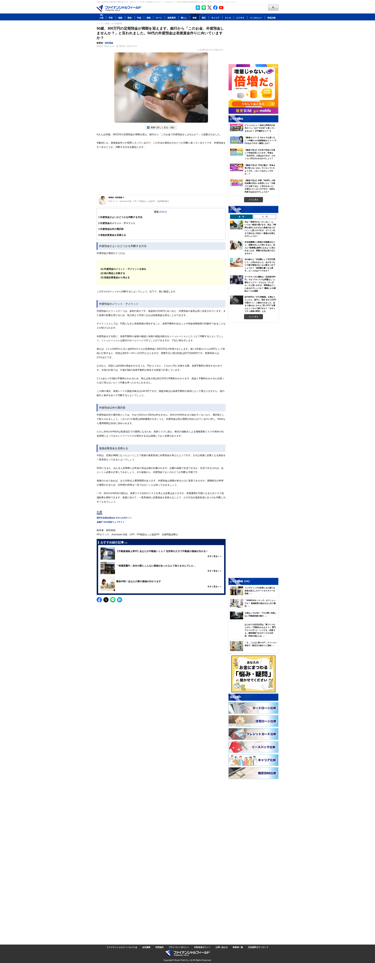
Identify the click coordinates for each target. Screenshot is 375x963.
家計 (204, 18)
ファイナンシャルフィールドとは (121, 947)
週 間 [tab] (241, 217)
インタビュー (256, 18)
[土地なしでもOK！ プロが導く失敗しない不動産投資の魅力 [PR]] (254, 618)
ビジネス (240, 18)
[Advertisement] (161, 171)
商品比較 (271, 18)
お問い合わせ (221, 947)
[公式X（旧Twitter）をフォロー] (209, 8)
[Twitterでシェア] (106, 599)
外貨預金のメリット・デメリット (116, 223)
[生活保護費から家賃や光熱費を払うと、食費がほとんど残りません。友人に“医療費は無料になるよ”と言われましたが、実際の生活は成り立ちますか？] (236, 245)
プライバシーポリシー (179, 947)
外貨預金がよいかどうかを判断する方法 (120, 217)
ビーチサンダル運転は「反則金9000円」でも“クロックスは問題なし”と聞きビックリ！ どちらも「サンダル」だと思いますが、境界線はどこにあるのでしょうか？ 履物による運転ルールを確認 (260, 284)
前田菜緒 (109, 43)
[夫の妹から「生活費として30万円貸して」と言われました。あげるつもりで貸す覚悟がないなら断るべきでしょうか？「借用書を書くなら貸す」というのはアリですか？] (236, 262)
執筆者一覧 (238, 947)
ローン (159, 18)
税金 (130, 18)
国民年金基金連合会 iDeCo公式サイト (114, 518)
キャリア (215, 18)
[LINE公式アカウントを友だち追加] (204, 8)
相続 (120, 18)
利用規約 (159, 947)
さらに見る (253, 199)
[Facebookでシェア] (99, 599)
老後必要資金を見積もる (112, 235)
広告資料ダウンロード (258, 947)
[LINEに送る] (112, 599)
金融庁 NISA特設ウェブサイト (111, 522)
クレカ (228, 18)
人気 (101, 18)
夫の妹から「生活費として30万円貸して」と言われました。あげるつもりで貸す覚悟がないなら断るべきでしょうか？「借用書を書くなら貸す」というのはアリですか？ (260, 265)
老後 (194, 18)
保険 (148, 18)
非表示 (163, 212)
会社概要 (146, 947)
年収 (111, 18)
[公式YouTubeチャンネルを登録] (221, 8)
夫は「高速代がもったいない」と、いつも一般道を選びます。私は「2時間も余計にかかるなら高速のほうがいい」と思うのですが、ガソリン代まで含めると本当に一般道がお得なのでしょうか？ (260, 229)
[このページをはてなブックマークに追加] (198, 8)
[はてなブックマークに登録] (119, 599)
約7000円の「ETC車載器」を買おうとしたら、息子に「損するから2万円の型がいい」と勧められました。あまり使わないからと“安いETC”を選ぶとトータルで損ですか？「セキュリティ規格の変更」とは (260, 304)
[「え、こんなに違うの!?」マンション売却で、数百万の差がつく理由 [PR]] (254, 650)
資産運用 (171, 18)
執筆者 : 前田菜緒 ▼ (117, 197)
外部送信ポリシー (202, 947)
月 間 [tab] (265, 217)
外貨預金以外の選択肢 (111, 229)
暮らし (184, 18)
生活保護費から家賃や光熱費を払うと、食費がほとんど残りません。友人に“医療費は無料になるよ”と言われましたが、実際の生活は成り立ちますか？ (260, 247)
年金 (139, 18)
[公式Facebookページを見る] (215, 8)
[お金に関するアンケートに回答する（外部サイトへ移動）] (253, 674)
